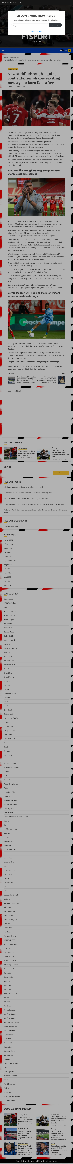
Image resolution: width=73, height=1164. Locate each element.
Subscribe (56, 26)
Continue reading (36, 31)
